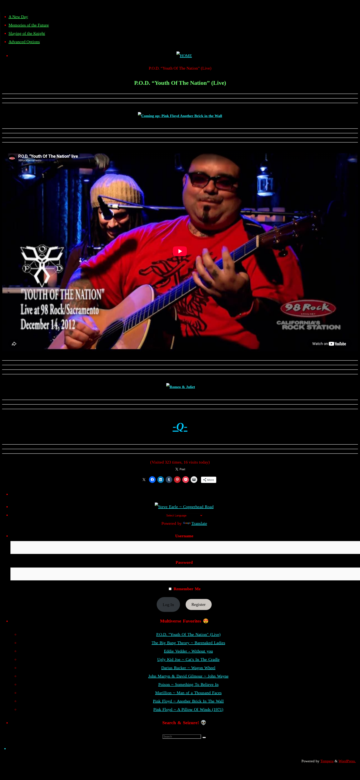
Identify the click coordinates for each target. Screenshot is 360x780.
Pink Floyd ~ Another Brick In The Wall (188, 701)
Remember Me (186, 588)
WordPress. (347, 761)
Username (184, 536)
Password (184, 562)
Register (198, 604)
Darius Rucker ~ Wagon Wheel (188, 667)
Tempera (327, 761)
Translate (199, 523)
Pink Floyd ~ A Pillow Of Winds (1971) (188, 709)
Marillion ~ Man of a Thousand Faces (188, 692)
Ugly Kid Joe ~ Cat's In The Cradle (188, 659)
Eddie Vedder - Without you (188, 651)
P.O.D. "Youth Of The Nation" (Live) (188, 634)
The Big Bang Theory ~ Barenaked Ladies (188, 642)
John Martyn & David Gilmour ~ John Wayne (188, 676)
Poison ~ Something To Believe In (188, 684)
